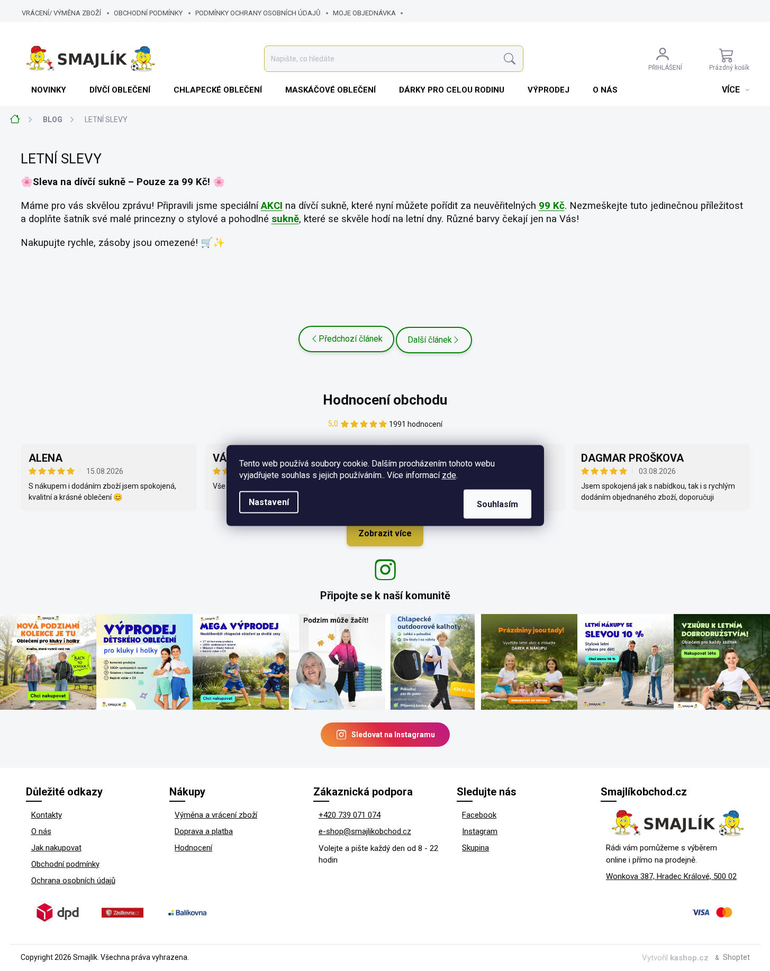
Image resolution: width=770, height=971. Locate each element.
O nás (41, 831)
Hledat (509, 59)
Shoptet (736, 957)
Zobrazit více (385, 533)
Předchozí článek (351, 339)
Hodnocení (193, 848)
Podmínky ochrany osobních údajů (257, 13)
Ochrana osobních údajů (73, 880)
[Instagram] (385, 569)
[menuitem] (50, 90)
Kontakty (46, 815)
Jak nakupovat (56, 848)
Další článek (429, 340)
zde (449, 475)
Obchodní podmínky (148, 13)
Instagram (479, 831)
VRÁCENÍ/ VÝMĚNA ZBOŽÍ (61, 13)
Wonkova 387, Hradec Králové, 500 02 (671, 876)
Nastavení (269, 502)
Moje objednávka (364, 13)
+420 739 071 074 (350, 815)
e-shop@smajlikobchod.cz (365, 831)
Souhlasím (497, 504)
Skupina (475, 848)
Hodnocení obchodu (385, 400)
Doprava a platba (204, 831)
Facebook (479, 815)
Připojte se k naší (385, 595)
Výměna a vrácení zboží (216, 815)
